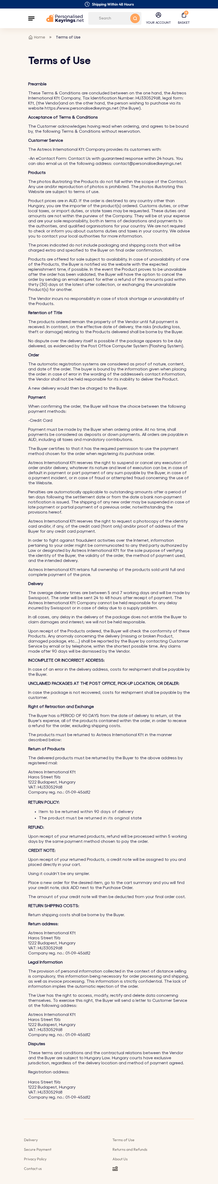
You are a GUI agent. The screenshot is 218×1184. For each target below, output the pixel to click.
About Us (120, 1159)
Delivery (31, 1139)
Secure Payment (37, 1149)
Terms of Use (123, 1139)
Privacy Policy (35, 1159)
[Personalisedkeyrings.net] (65, 18)
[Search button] (135, 18)
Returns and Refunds (129, 1149)
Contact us (33, 1168)
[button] (31, 18)
